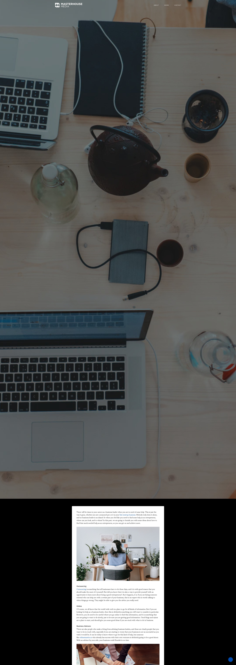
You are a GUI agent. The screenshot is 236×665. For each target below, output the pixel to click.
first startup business (127, 515)
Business (118, 271)
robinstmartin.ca (86, 637)
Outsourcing (81, 589)
